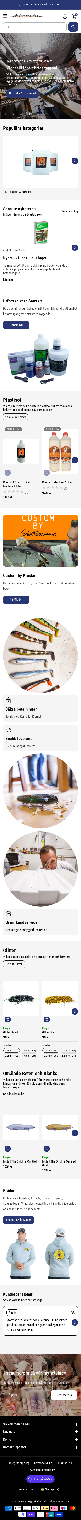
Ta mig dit (16, 599)
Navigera (9, 1432)
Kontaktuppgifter (14, 1447)
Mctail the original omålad (20, 1161)
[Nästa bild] (22, 114)
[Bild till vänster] (6, 161)
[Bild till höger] (75, 161)
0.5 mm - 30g (69, 1050)
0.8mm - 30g (11, 1055)
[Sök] (73, 27)
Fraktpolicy (65, 1463)
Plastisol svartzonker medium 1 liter (16, 484)
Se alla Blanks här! (14, 1094)
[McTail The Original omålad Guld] (60, 1127)
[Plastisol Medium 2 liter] (60, 451)
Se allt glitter (14, 964)
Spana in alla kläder (18, 1220)
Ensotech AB (62, 1501)
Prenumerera (63, 1395)
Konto (7, 1439)
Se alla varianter (15, 417)
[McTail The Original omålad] (21, 1127)
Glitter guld (49, 1032)
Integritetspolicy (19, 1463)
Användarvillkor (44, 1463)
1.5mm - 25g (29, 1055)
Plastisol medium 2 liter (57, 482)
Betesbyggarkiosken (31, 1501)
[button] (5, 15)
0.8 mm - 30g (51, 1055)
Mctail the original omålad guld (59, 1163)
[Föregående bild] (6, 114)
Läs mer (8, 280)
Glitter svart (10, 1032)
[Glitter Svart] (21, 998)
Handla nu (16, 325)
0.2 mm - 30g (51, 1050)
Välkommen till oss (16, 1424)
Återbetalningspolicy (43, 1470)
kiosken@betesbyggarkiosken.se (26, 930)
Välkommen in (15, 94)
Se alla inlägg (69, 211)
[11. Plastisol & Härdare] (40, 162)
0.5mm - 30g (29, 1050)
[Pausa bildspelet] (28, 114)
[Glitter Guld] (60, 998)
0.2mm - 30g (11, 1050)
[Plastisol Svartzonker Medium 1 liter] (21, 451)
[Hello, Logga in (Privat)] (65, 16)
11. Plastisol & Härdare (17, 192)
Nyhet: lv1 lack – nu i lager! (25, 258)
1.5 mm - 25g (69, 1055)
